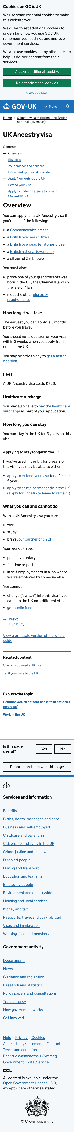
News (8, 968)
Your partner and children (26, 166)
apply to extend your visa (28, 475)
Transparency (14, 1001)
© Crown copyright (37, 1121)
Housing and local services (25, 901)
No (65, 749)
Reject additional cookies (37, 82)
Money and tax (15, 909)
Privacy (21, 1037)
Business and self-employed (26, 827)
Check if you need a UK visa (22, 665)
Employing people (18, 884)
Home (7, 118)
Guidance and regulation (23, 976)
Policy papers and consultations (30, 993)
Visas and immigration (21, 925)
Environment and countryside (27, 892)
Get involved (13, 1017)
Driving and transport (21, 868)
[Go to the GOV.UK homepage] (19, 106)
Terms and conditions (21, 1049)
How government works (23, 1009)
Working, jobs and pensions (26, 933)
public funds (24, 607)
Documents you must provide (29, 172)
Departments (14, 960)
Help (7, 1037)
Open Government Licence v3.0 (29, 1083)
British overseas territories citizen (38, 244)
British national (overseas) (32, 251)
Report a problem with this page (37, 766)
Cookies (38, 1037)
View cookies (37, 93)
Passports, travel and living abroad (32, 917)
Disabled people (17, 860)
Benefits (10, 810)
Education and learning (22, 876)
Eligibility (14, 160)
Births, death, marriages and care (31, 819)
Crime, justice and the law (24, 851)
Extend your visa (19, 185)
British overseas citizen (29, 237)
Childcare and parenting (23, 835)
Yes (46, 749)
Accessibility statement (23, 1043)
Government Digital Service (26, 1062)
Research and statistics (23, 985)
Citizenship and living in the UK (28, 843)
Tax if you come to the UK (20, 673)
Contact (53, 1043)
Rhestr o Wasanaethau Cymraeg (30, 1056)
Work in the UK (14, 714)
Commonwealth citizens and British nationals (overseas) (42, 120)
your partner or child (34, 539)
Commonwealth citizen (29, 230)
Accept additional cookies (37, 71)
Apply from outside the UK (26, 178)
